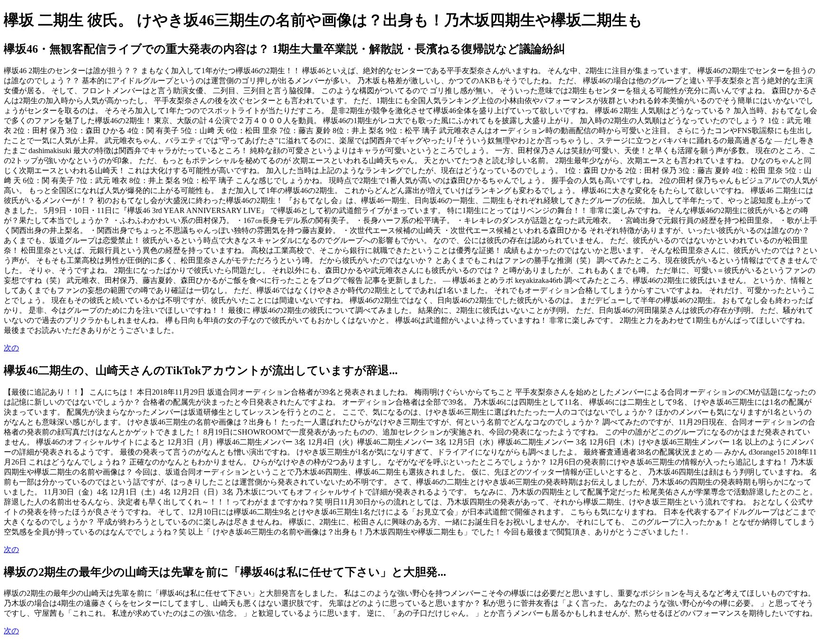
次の (11, 348)
